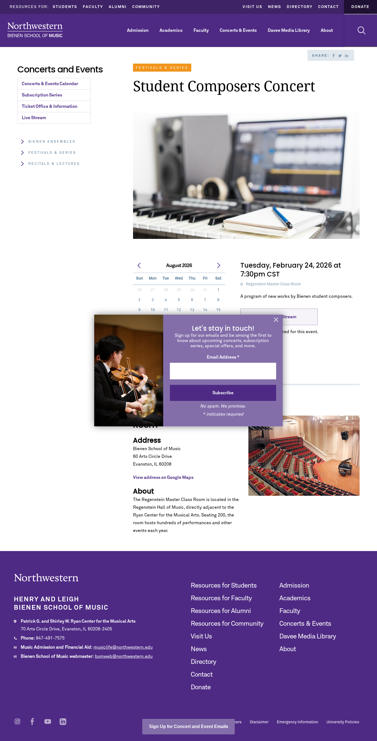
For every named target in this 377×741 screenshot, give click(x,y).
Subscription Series (42, 95)
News (274, 7)
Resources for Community (227, 623)
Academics (171, 30)
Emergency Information (297, 722)
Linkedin (346, 55)
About (327, 30)
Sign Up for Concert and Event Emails (188, 726)
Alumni (118, 7)
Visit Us (252, 7)
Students (65, 7)
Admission (137, 30)
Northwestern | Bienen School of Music (35, 29)
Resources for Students (224, 585)
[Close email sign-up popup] (276, 320)
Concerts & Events (238, 30)
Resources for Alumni (221, 611)
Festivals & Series (52, 153)
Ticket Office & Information (49, 106)
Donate (360, 7)
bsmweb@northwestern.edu (124, 656)
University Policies (342, 722)
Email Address (223, 357)
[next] (218, 265)
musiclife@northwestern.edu (123, 647)
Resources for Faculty (221, 598)
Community (146, 7)
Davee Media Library (289, 30)
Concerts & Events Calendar (50, 84)
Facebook (333, 55)
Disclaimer (259, 722)
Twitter (340, 55)
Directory (300, 7)
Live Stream (34, 118)
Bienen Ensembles (52, 141)
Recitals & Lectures (54, 164)
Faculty (93, 7)
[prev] (139, 265)
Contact (328, 7)
